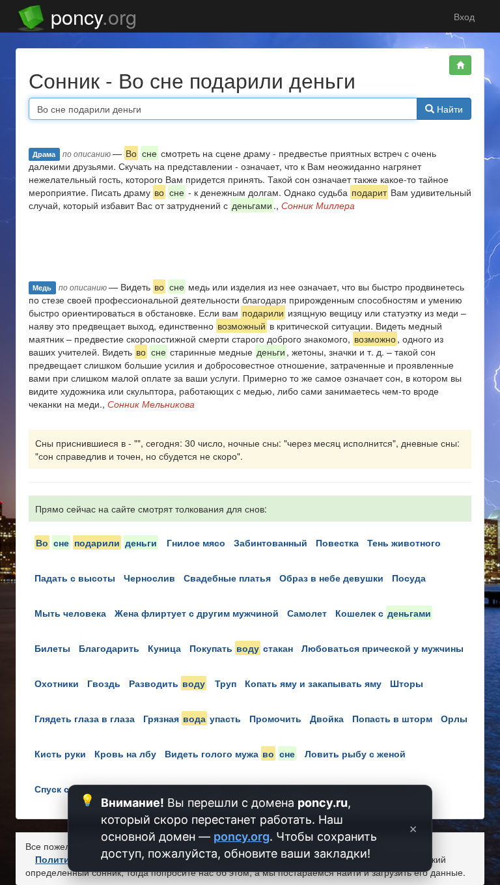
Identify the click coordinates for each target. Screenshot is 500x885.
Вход (463, 16)
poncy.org (242, 836)
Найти (448, 108)
